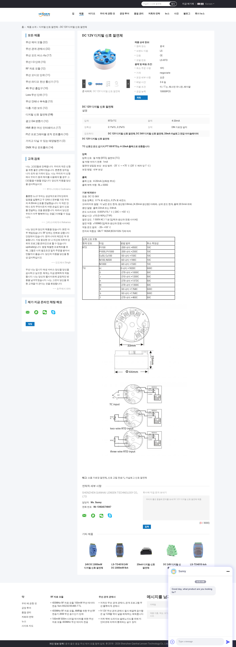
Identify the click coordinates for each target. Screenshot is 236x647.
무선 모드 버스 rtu (36, 55)
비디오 (91, 13)
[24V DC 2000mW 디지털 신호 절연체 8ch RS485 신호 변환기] (93, 550)
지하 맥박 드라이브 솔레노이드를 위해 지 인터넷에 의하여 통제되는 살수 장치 (120, 620)
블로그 (187, 13)
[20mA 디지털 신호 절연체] (146, 550)
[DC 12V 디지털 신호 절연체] (104, 59)
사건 (176, 13)
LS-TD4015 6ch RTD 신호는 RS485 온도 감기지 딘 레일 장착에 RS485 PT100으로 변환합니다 (198, 566)
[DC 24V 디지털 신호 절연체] (172, 550)
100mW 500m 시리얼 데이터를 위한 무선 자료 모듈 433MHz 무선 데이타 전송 (73, 620)
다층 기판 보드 (34, 108)
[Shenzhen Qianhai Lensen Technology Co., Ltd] (44, 14)
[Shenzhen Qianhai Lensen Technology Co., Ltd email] (30, 312)
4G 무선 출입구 (34, 88)
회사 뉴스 (200, 13)
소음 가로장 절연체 (97, 477)
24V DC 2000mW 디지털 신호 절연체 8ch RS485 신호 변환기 (93, 566)
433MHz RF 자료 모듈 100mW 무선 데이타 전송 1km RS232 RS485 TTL (73, 604)
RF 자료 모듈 (33, 68)
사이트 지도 (28, 626)
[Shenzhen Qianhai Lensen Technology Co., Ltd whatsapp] (38, 312)
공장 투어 (124, 13)
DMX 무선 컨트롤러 (37, 147)
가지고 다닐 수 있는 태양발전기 (44, 140)
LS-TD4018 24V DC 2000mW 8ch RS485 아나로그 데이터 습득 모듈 (119, 566)
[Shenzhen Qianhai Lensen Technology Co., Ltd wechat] (47, 312)
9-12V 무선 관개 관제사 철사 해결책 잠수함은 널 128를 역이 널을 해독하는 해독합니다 (122, 612)
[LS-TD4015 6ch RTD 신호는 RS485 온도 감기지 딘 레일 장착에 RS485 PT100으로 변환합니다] (198, 550)
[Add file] (172, 641)
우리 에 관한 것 (107, 13)
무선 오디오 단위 (35, 75)
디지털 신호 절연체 (48, 27)
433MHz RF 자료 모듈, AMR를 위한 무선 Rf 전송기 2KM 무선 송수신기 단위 (73, 612)
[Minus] (228, 571)
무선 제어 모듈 (34, 42)
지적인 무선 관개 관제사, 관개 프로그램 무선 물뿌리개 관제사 (121, 604)
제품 (81, 13)
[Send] (228, 641)
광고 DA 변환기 (34, 121)
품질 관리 (139, 13)
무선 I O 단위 (33, 61)
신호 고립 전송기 (116, 477)
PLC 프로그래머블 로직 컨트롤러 (44, 134)
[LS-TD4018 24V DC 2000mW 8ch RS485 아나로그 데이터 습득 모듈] (119, 550)
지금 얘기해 (188, 3)
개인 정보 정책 (56, 643)
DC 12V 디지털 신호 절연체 (106, 91)
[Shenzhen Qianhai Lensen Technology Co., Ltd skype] (55, 312)
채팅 (139, 97)
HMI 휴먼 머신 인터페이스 (41, 127)
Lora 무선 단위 (34, 94)
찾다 (173, 4)
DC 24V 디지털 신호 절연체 (172, 566)
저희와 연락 (154, 13)
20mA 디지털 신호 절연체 (146, 566)
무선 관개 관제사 (35, 48)
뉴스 (167, 13)
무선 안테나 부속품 (37, 101)
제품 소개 (31, 27)
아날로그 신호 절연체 (136, 477)
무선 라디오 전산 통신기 (39, 81)
